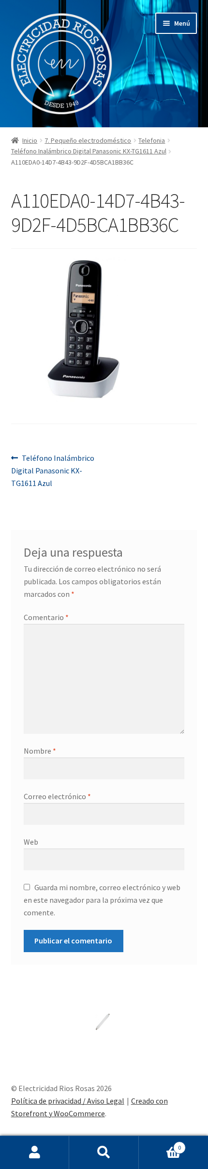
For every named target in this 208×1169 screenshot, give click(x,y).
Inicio (29, 140)
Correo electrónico (57, 796)
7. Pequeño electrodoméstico (88, 140)
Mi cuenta (34, 1152)
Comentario (46, 617)
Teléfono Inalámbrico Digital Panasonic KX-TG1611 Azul (88, 151)
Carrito (160, 1144)
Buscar (103, 1152)
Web (31, 842)
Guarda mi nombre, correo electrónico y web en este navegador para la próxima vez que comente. (102, 899)
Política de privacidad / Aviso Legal (67, 1101)
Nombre (40, 751)
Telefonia (151, 140)
